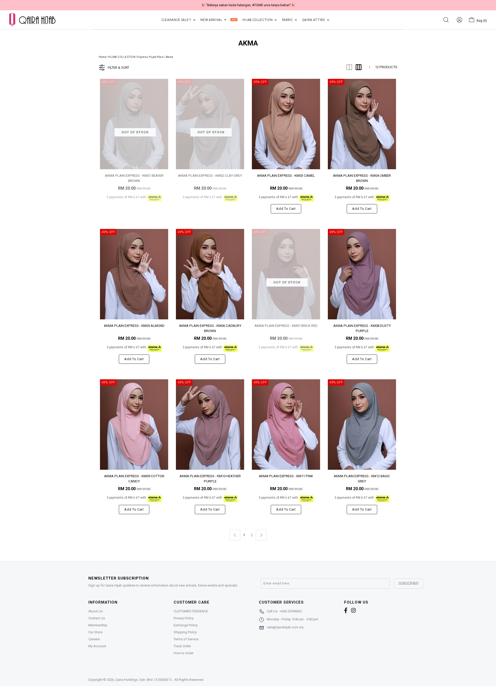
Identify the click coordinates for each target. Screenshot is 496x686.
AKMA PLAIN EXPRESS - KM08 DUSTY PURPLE (362, 328)
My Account (97, 646)
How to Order (183, 653)
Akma (169, 57)
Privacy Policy (183, 618)
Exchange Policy (186, 625)
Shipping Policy (185, 632)
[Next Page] (261, 535)
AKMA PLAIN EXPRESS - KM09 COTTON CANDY (134, 478)
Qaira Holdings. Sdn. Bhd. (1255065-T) (143, 680)
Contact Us (96, 618)
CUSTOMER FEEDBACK (191, 611)
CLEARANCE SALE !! (176, 20)
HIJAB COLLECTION (258, 20)
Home (102, 57)
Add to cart (286, 209)
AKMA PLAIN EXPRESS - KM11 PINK (286, 476)
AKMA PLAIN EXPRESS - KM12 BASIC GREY (362, 478)
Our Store (95, 632)
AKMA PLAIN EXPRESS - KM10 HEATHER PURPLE (210, 478)
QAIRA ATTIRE (314, 20)
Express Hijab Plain (150, 57)
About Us (95, 611)
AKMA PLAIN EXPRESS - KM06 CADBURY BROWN (210, 328)
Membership (97, 625)
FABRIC (288, 20)
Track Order (182, 646)
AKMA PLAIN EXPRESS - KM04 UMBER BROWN (362, 178)
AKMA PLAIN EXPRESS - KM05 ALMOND (134, 326)
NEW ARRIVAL (218, 20)
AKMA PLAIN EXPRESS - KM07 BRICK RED (285, 326)
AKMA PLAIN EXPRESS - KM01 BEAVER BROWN (134, 178)
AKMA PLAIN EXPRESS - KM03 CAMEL (286, 176)
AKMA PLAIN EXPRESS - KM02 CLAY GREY (210, 176)
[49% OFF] (286, 123)
